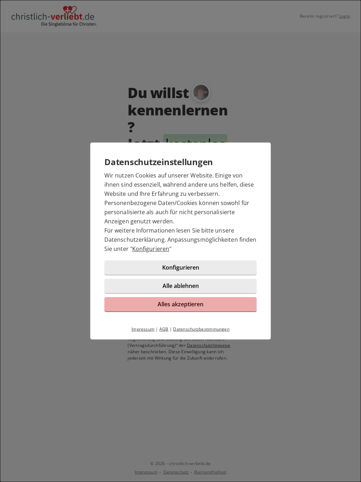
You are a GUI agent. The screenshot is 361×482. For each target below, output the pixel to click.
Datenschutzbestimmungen (201, 329)
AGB (164, 329)
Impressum (142, 329)
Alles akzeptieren (180, 304)
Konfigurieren (150, 249)
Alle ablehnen (181, 286)
